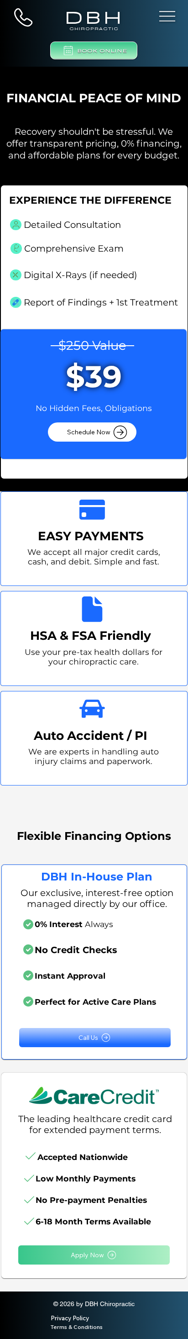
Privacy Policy (70, 1318)
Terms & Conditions (77, 1326)
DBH (94, 15)
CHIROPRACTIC (94, 28)
